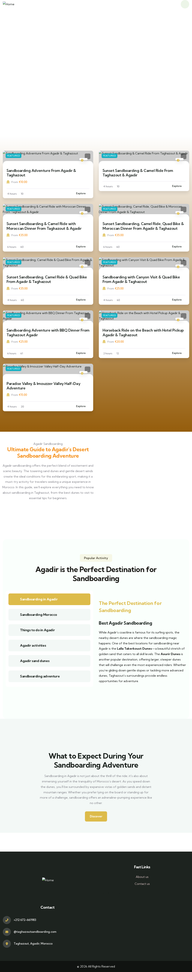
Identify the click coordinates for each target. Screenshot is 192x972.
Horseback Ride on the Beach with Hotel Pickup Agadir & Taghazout (143, 332)
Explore (81, 193)
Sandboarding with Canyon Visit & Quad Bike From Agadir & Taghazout (141, 279)
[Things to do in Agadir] (14, 630)
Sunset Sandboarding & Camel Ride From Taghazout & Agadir (138, 172)
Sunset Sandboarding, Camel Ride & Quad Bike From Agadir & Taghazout (47, 279)
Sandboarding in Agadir (39, 599)
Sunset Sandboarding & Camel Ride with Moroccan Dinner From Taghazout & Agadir (44, 226)
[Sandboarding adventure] (14, 676)
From (14, 182)
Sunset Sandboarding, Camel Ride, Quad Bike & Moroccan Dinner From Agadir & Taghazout (143, 226)
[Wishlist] (87, 156)
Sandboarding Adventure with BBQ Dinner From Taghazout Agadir (48, 332)
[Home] (8, 4)
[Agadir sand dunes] (14, 661)
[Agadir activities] (14, 645)
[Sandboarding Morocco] (14, 615)
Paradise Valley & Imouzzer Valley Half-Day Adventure (43, 385)
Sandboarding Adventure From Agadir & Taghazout (41, 172)
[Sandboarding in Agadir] (14, 599)
